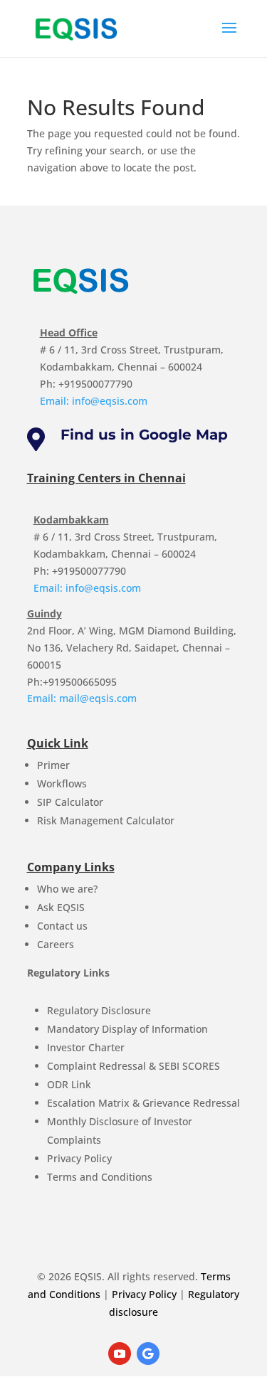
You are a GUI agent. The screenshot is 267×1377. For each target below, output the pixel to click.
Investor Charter (86, 1047)
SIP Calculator (70, 802)
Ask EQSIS (61, 907)
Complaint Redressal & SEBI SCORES (133, 1066)
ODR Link (69, 1084)
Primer (53, 765)
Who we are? (67, 888)
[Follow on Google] (148, 1353)
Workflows (62, 783)
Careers (55, 944)
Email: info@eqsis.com (93, 401)
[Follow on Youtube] (119, 1353)
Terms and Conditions (99, 1177)
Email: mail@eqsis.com (82, 698)
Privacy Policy (79, 1158)
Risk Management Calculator (105, 820)
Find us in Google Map (144, 434)
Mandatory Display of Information (127, 1029)
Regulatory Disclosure (99, 1010)
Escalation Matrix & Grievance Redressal (143, 1103)
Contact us (62, 925)
